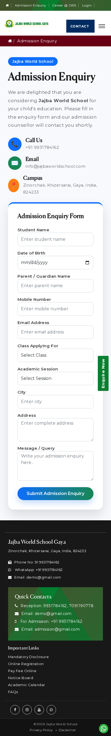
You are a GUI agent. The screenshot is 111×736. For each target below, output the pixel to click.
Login (87, 5)
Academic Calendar (26, 685)
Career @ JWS (64, 5)
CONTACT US (79, 28)
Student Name (33, 229)
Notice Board (20, 678)
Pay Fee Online (22, 671)
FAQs (13, 692)
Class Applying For (38, 345)
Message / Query (36, 448)
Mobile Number (34, 299)
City (22, 392)
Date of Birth (32, 253)
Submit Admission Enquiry (55, 493)
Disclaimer (67, 730)
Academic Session (38, 369)
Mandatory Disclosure (28, 657)
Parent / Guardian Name (44, 276)
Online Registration (26, 664)
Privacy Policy (41, 730)
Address (27, 415)
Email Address (33, 322)
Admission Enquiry (30, 5)
